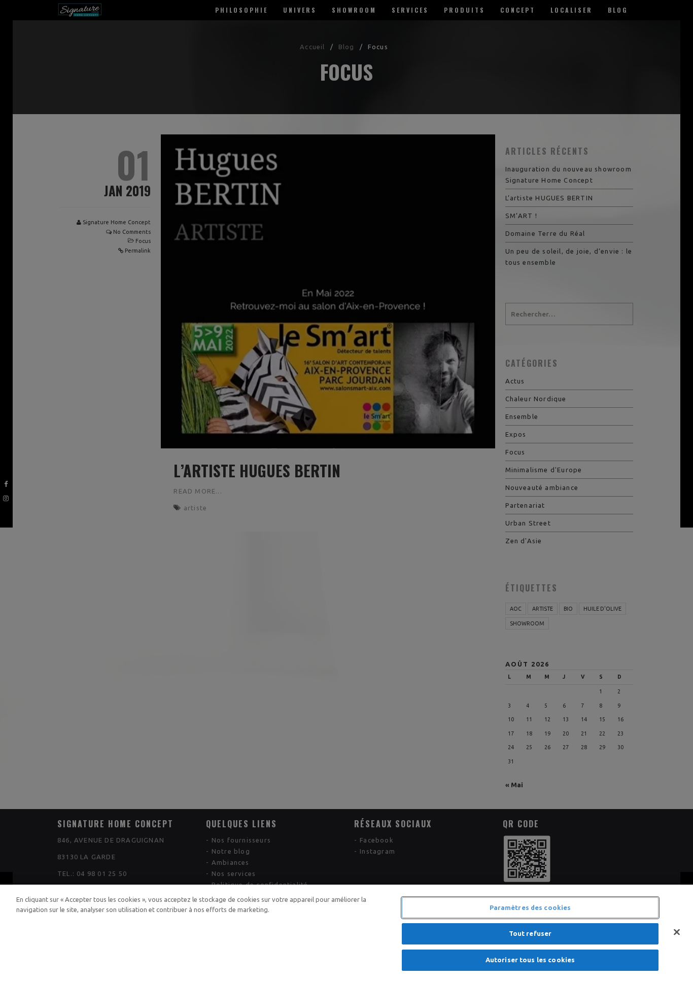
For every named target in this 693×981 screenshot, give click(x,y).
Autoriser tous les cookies (530, 959)
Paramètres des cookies (530, 907)
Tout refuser (530, 933)
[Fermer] (677, 932)
